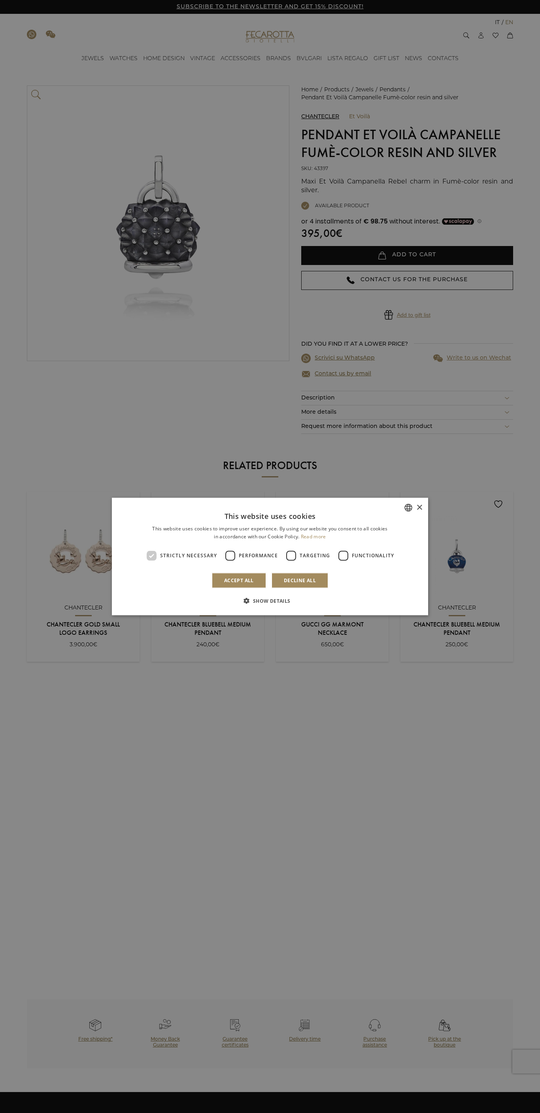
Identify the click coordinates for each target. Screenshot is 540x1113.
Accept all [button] (239, 580)
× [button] (419, 507)
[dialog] (270, 556)
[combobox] (408, 508)
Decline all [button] (300, 580)
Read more (313, 536)
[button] (269, 600)
